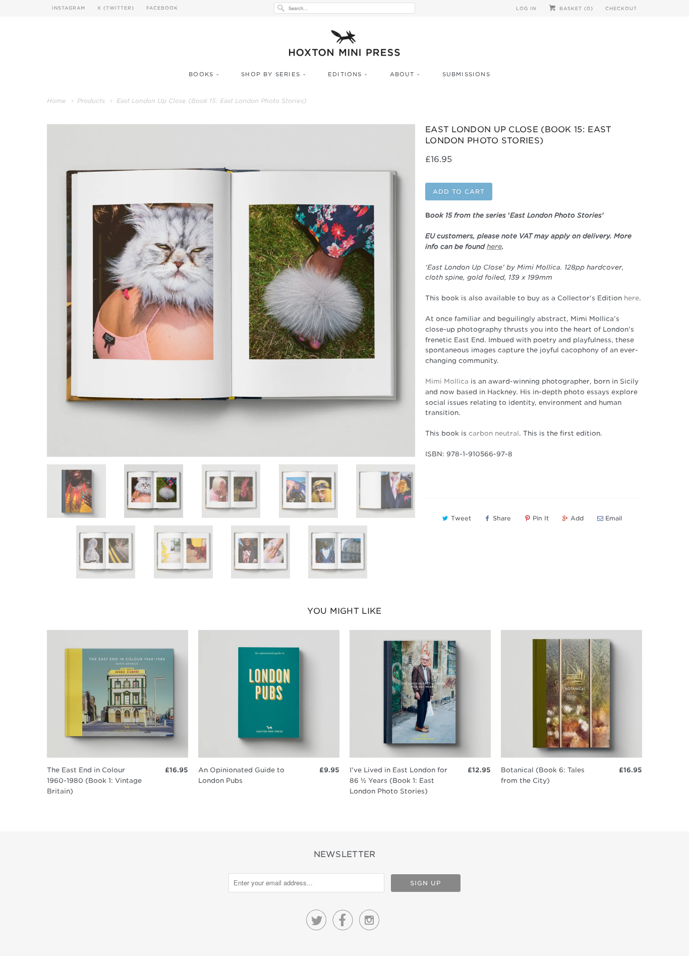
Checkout (621, 8)
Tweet (461, 518)
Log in (526, 8)
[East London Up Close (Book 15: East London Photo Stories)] (231, 290)
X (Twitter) (115, 8)
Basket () (575, 8)
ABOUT (402, 74)
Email (613, 518)
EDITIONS (345, 74)
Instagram (68, 8)
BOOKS (201, 74)
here (631, 298)
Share (502, 518)
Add (577, 518)
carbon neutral (494, 433)
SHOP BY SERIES (270, 74)
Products (91, 100)
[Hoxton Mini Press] (344, 45)
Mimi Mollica (447, 381)
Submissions (466, 74)
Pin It (541, 518)
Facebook (162, 8)
